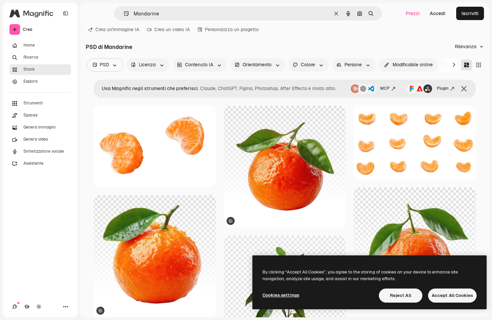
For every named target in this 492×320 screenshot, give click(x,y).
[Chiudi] (464, 89)
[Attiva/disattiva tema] (38, 306)
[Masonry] (466, 65)
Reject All (400, 295)
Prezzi (413, 13)
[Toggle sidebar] (65, 13)
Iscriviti (470, 13)
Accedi (437, 13)
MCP (385, 88)
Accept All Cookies (452, 295)
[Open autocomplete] (123, 13)
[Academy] (26, 306)
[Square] (478, 65)
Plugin (442, 88)
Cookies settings (280, 295)
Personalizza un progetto (232, 29)
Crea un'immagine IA (117, 29)
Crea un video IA (172, 29)
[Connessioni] (14, 306)
